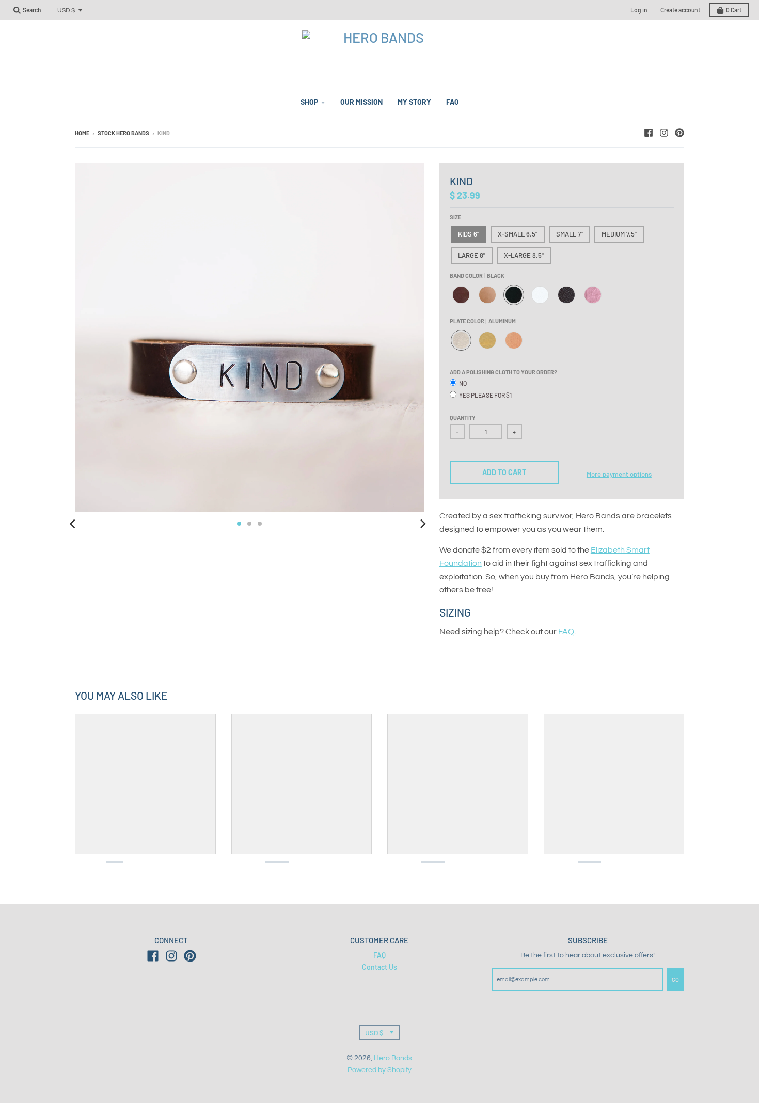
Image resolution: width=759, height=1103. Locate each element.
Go (675, 979)
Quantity (463, 417)
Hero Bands (393, 1058)
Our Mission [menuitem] (361, 102)
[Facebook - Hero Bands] (648, 132)
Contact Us (379, 967)
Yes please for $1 (485, 395)
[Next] (423, 523)
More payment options (619, 474)
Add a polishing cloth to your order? (503, 372)
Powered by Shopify (379, 1070)
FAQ (566, 631)
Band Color (477, 275)
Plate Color (483, 321)
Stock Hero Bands (123, 133)
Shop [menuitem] (309, 102)
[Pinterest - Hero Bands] (679, 132)
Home (82, 133)
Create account (680, 9)
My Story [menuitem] (414, 102)
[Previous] (73, 523)
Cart (733, 9)
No (463, 383)
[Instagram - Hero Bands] (664, 132)
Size (455, 217)
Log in (638, 9)
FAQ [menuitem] (452, 102)
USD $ (66, 10)
